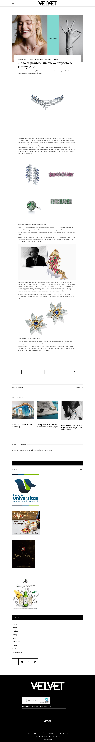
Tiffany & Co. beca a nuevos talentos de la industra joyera (47, 426)
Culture (15, 628)
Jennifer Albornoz (36, 59)
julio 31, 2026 (22, 422)
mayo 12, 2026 (47, 422)
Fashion (15, 631)
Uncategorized (17, 652)
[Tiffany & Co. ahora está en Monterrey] (23, 410)
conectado (30, 450)
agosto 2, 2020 (22, 59)
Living (14, 422)
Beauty (14, 624)
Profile (14, 645)
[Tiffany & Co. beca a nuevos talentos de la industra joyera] (47, 410)
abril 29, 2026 (72, 423)
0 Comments (48, 59)
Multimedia (16, 642)
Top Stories (16, 649)
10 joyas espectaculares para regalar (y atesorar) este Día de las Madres (71, 427)
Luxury (39, 422)
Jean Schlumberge (28, 372)
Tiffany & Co (40, 372)
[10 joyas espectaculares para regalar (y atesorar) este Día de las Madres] (72, 410)
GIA (20, 372)
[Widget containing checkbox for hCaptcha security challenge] (36, 700)
